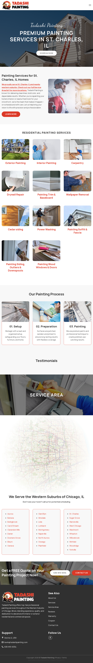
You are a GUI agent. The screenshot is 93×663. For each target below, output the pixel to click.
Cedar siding (15, 229)
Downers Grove (13, 538)
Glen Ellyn (42, 514)
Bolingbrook (12, 522)
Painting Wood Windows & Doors (46, 266)
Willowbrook (74, 538)
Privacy (58, 658)
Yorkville (72, 549)
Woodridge (74, 546)
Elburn (10, 542)
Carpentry (77, 163)
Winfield (72, 542)
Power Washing (46, 229)
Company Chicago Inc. (57, 660)
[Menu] (90, 5)
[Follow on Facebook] (50, 638)
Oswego (41, 542)
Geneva (10, 546)
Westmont (73, 530)
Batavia (10, 518)
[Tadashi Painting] (16, 5)
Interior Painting (46, 163)
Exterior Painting (15, 163)
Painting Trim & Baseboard (46, 196)
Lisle (40, 522)
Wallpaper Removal (77, 194)
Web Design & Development (37, 660)
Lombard (42, 526)
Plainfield (42, 546)
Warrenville (73, 522)
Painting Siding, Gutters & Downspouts (15, 267)
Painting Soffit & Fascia (77, 231)
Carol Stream (13, 526)
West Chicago (75, 526)
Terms (64, 658)
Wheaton (73, 534)
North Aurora (43, 538)
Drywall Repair (15, 194)
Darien (10, 534)
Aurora (10, 514)
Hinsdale (41, 518)
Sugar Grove (74, 518)
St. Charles (74, 514)
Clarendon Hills (13, 530)
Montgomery (43, 530)
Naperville (42, 534)
